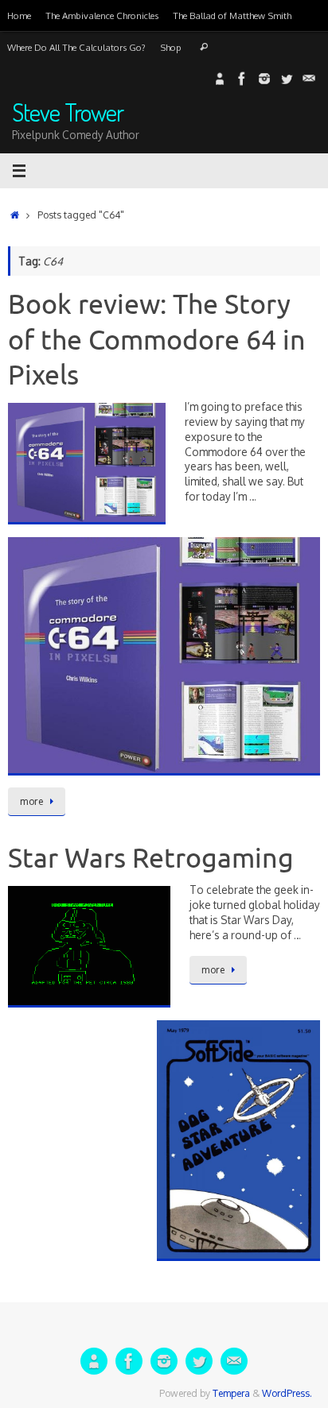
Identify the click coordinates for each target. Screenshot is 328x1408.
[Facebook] (242, 79)
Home (19, 15)
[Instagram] (264, 79)
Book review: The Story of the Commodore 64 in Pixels (157, 340)
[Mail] (309, 79)
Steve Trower (67, 112)
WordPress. (287, 1393)
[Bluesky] (220, 79)
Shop (171, 47)
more (31, 801)
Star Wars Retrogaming (151, 858)
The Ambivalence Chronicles (101, 15)
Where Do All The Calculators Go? (76, 47)
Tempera (231, 1393)
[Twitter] (286, 79)
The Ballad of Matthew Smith (232, 15)
